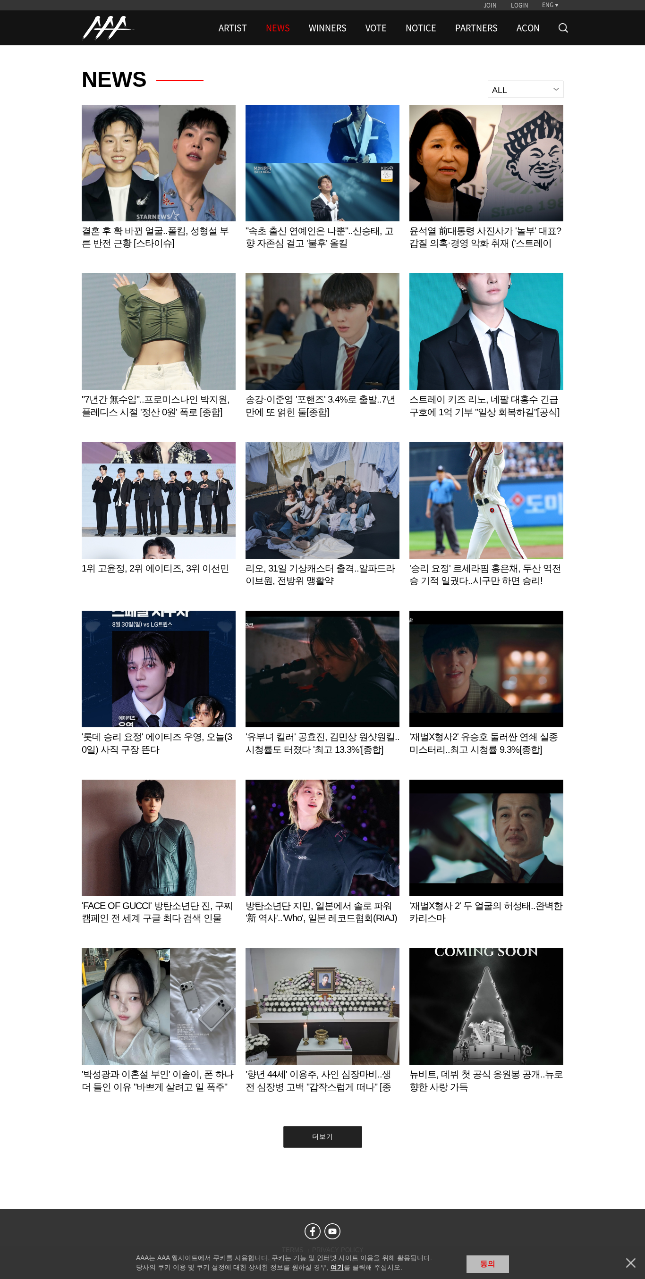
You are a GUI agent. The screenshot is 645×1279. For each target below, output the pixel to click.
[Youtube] (332, 1231)
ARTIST (233, 28)
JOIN (490, 5)
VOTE (376, 28)
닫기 (631, 1263)
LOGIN (519, 5)
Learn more (159, 187)
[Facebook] (313, 1231)
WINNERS (328, 28)
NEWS (278, 28)
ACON (528, 28)
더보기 (322, 1136)
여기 (337, 1267)
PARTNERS (476, 28)
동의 (487, 1264)
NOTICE (421, 28)
